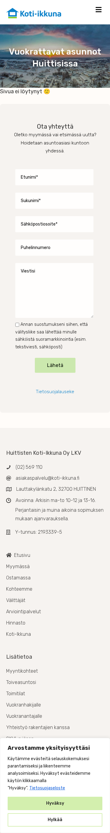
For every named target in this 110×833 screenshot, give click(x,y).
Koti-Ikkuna (18, 634)
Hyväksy (55, 803)
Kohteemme (19, 589)
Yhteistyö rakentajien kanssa (38, 727)
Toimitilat (15, 693)
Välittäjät (15, 600)
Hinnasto (15, 623)
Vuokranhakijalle (23, 705)
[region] (55, 785)
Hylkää (55, 819)
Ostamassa (18, 578)
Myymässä (18, 566)
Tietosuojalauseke (55, 391)
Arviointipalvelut (23, 611)
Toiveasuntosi (21, 682)
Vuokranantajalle (24, 716)
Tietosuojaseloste (47, 788)
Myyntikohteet (22, 671)
